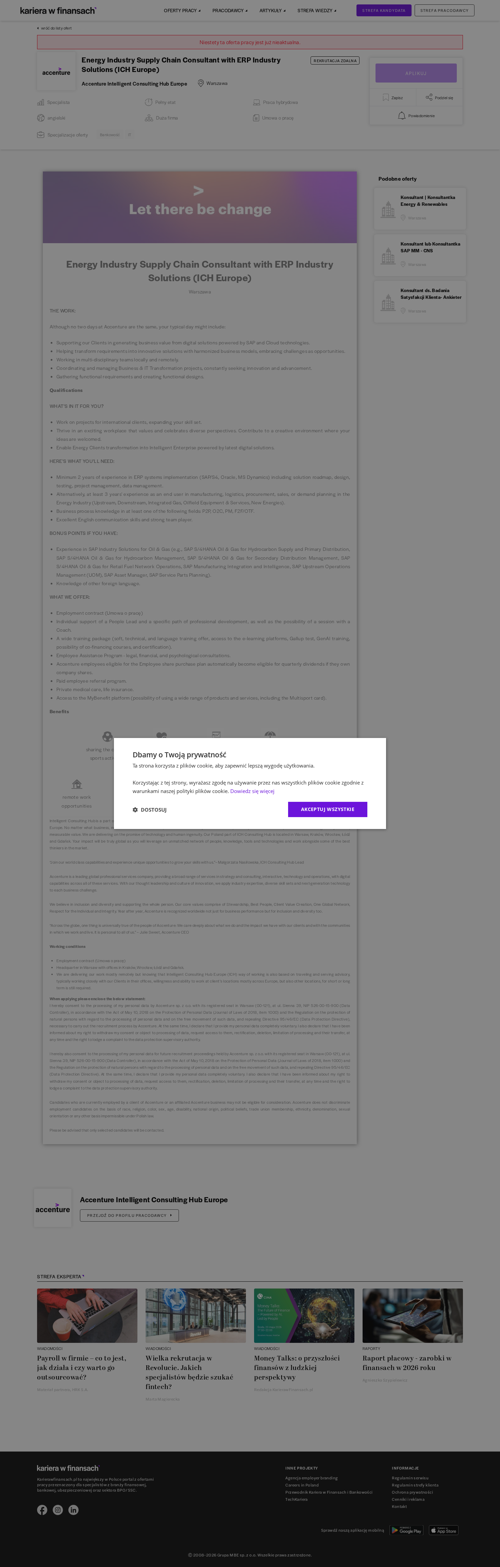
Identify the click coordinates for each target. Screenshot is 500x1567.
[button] (150, 809)
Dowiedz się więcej (252, 791)
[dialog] (250, 783)
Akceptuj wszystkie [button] (327, 809)
